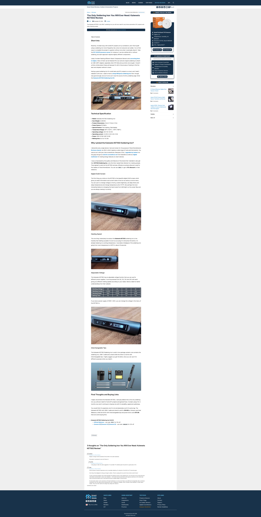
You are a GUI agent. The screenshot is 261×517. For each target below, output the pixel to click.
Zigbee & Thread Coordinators (162, 64)
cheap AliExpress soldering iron (121, 73)
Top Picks (149, 2)
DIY (169, 2)
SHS (90, 21)
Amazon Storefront (121, 29)
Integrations (125, 500)
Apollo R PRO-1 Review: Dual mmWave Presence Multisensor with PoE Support (158, 107)
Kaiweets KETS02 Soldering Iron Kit (103, 78)
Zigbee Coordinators (145, 504)
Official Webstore (99, 422)
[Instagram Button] (162, 7)
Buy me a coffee (93, 504)
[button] (172, 3)
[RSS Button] (95, 501)
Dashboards (125, 504)
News (134, 2)
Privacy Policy (161, 504)
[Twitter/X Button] (157, 7)
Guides (140, 2)
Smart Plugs (142, 500)
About (159, 498)
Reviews (94, 12)
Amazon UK (112, 424)
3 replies (108, 21)
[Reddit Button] (164, 7)
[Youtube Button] (167, 7)
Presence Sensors (144, 498)
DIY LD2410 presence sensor (102, 52)
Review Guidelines (162, 507)
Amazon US (97, 424)
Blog (127, 2)
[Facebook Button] (160, 7)
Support (159, 502)
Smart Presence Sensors (161, 70)
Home (88, 12)
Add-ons (124, 498)
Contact (159, 500)
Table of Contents (95, 37)
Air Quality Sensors (144, 502)
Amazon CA (105, 424)
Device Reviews (160, 2)
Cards (123, 502)
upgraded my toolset (131, 152)
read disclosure (141, 12)
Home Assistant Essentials (161, 62)
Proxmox (124, 507)
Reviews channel (96, 150)
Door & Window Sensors (161, 72)
